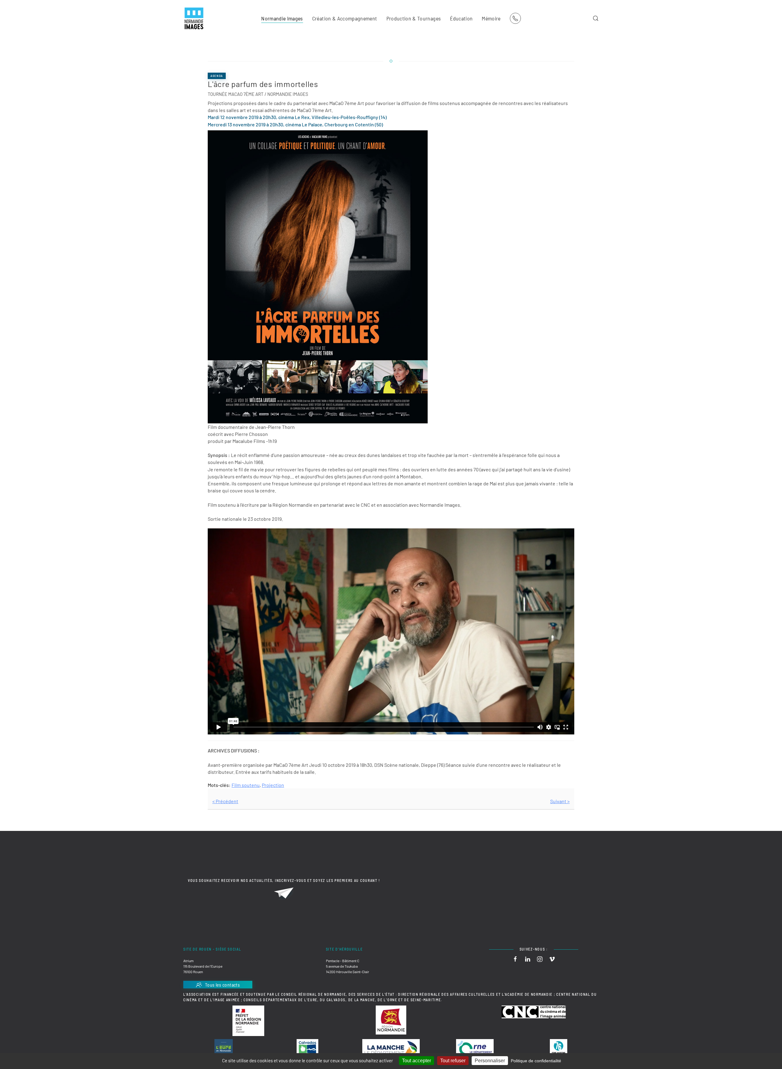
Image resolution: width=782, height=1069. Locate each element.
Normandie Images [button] (282, 18)
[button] (596, 18)
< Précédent (225, 801)
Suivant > (560, 801)
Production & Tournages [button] (413, 18)
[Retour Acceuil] (194, 18)
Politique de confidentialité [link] (536, 1060)
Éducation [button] (461, 18)
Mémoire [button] (491, 18)
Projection (273, 785)
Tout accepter (416, 1060)
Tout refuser (453, 1060)
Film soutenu (246, 785)
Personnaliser (490, 1060)
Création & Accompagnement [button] (344, 18)
